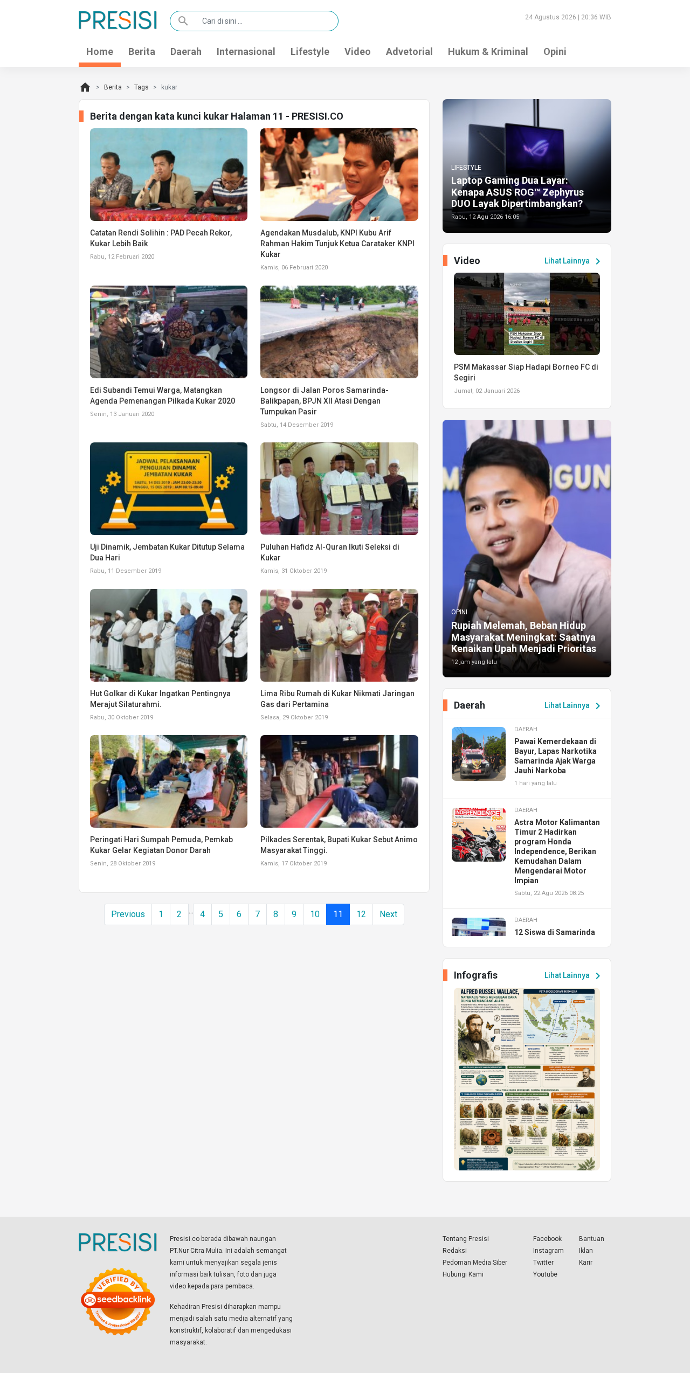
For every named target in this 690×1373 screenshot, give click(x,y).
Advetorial (409, 51)
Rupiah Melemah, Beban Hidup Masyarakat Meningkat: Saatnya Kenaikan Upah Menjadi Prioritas (523, 637)
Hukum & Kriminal (488, 51)
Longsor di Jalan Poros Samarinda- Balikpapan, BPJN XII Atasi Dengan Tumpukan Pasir (324, 401)
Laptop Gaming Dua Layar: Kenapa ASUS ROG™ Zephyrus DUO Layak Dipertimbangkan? (517, 192)
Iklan (586, 1250)
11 (338, 914)
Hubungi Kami (463, 1274)
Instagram (548, 1250)
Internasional (246, 51)
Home (99, 51)
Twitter (543, 1262)
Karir (585, 1262)
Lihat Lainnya (574, 261)
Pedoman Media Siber (475, 1262)
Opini (555, 51)
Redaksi (455, 1250)
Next (388, 914)
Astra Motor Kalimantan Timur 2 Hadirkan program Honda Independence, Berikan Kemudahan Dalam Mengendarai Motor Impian (557, 851)
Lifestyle (310, 51)
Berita (141, 51)
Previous (128, 914)
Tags (141, 87)
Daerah (186, 51)
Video (357, 51)
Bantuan (591, 1239)
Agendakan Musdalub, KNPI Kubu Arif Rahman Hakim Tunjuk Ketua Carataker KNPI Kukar (337, 243)
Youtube (545, 1274)
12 (361, 914)
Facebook (547, 1239)
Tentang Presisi (466, 1239)
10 (315, 914)
